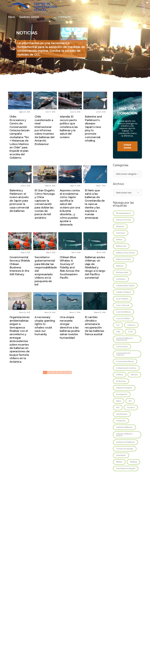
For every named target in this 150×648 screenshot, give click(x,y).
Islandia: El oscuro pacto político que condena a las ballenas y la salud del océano (69, 127)
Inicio (11, 17)
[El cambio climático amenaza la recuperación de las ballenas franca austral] (95, 301)
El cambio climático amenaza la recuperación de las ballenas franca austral (94, 326)
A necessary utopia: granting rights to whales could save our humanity (45, 326)
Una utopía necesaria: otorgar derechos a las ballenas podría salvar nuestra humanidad (70, 327)
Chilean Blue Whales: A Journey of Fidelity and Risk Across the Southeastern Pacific (70, 267)
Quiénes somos (29, 17)
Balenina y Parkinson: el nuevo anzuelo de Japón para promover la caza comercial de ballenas (19, 201)
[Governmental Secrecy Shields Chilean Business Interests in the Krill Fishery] (20, 241)
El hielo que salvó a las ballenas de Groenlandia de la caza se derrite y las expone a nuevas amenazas (95, 204)
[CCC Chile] (32, 6)
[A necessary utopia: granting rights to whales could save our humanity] (45, 301)
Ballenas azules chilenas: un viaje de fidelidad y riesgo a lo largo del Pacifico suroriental (95, 267)
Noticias (48, 17)
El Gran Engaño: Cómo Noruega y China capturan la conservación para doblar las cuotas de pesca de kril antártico (45, 204)
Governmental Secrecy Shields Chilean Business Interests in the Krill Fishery (20, 266)
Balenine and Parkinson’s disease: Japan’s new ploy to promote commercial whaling (93, 128)
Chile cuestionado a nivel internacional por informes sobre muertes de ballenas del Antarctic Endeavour (44, 130)
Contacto (64, 17)
